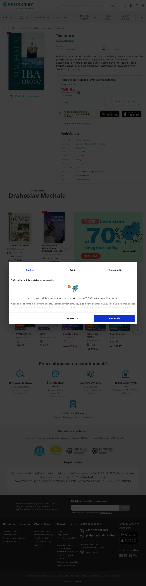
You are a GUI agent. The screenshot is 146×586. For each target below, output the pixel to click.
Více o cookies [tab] (116, 270)
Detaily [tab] (73, 270)
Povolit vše (114, 318)
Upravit (71, 318)
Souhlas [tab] (30, 270)
